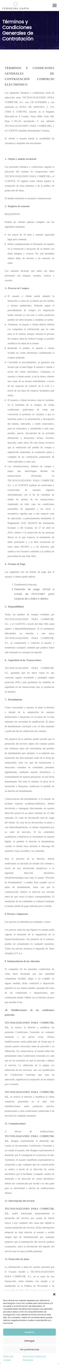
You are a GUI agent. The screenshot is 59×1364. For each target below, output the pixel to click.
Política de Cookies (8, 1358)
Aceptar (29, 1332)
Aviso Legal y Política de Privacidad (34, 1358)
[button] (54, 1294)
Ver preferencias (29, 1349)
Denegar (30, 1340)
